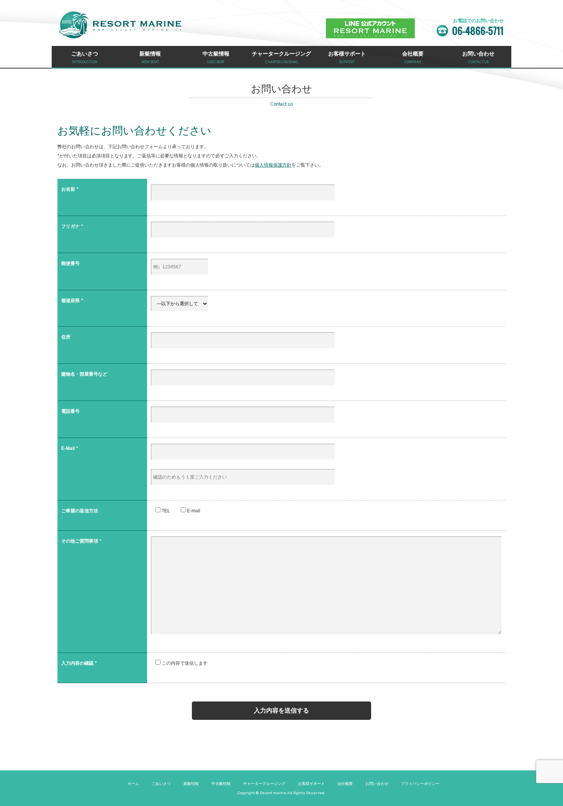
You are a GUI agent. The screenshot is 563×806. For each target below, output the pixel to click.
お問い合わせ (376, 783)
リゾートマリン (120, 24)
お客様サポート (311, 783)
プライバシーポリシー (420, 783)
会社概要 (345, 783)
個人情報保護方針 (273, 165)
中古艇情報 (221, 783)
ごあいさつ (161, 783)
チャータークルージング (264, 783)
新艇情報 (191, 783)
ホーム (133, 783)
